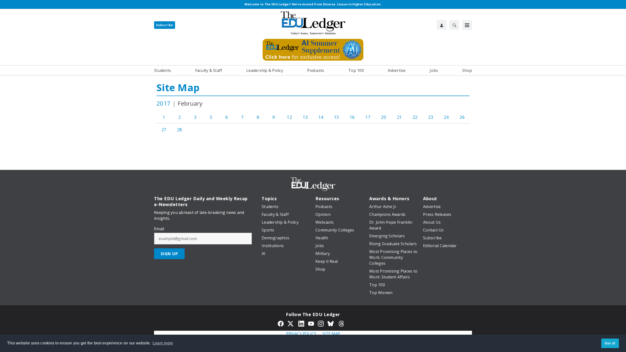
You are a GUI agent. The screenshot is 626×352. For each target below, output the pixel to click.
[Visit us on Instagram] (321, 323)
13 (305, 117)
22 (415, 117)
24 (446, 117)
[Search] (454, 25)
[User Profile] (442, 25)
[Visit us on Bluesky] (331, 323)
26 (462, 117)
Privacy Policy (301, 333)
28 (179, 129)
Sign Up (169, 253)
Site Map (178, 87)
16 (352, 117)
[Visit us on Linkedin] (301, 323)
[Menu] (467, 25)
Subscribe (164, 25)
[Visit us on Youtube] (311, 323)
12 (289, 117)
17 (367, 117)
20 (383, 117)
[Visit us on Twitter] (291, 323)
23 (430, 117)
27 (164, 129)
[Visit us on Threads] (341, 323)
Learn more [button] (163, 343)
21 (399, 117)
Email (159, 229)
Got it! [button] (610, 343)
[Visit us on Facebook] (281, 323)
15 (336, 117)
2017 (163, 103)
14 (321, 117)
